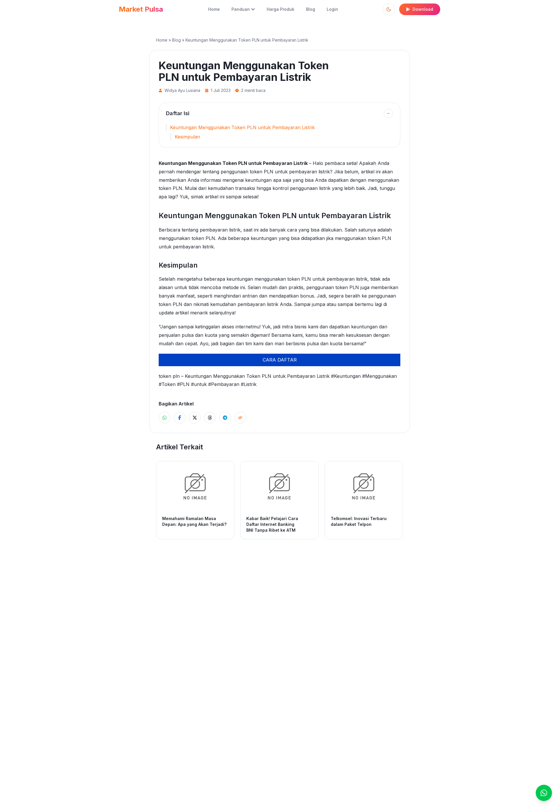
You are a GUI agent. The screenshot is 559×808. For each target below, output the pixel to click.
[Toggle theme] (389, 9)
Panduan (240, 9)
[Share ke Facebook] (179, 417)
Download (423, 9)
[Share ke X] (195, 417)
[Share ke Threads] (210, 417)
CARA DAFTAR (280, 360)
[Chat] (544, 793)
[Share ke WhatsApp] (164, 417)
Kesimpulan (187, 137)
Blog (310, 9)
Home (214, 9)
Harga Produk (280, 9)
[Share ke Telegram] (225, 417)
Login (332, 9)
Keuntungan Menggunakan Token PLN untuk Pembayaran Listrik (242, 127)
